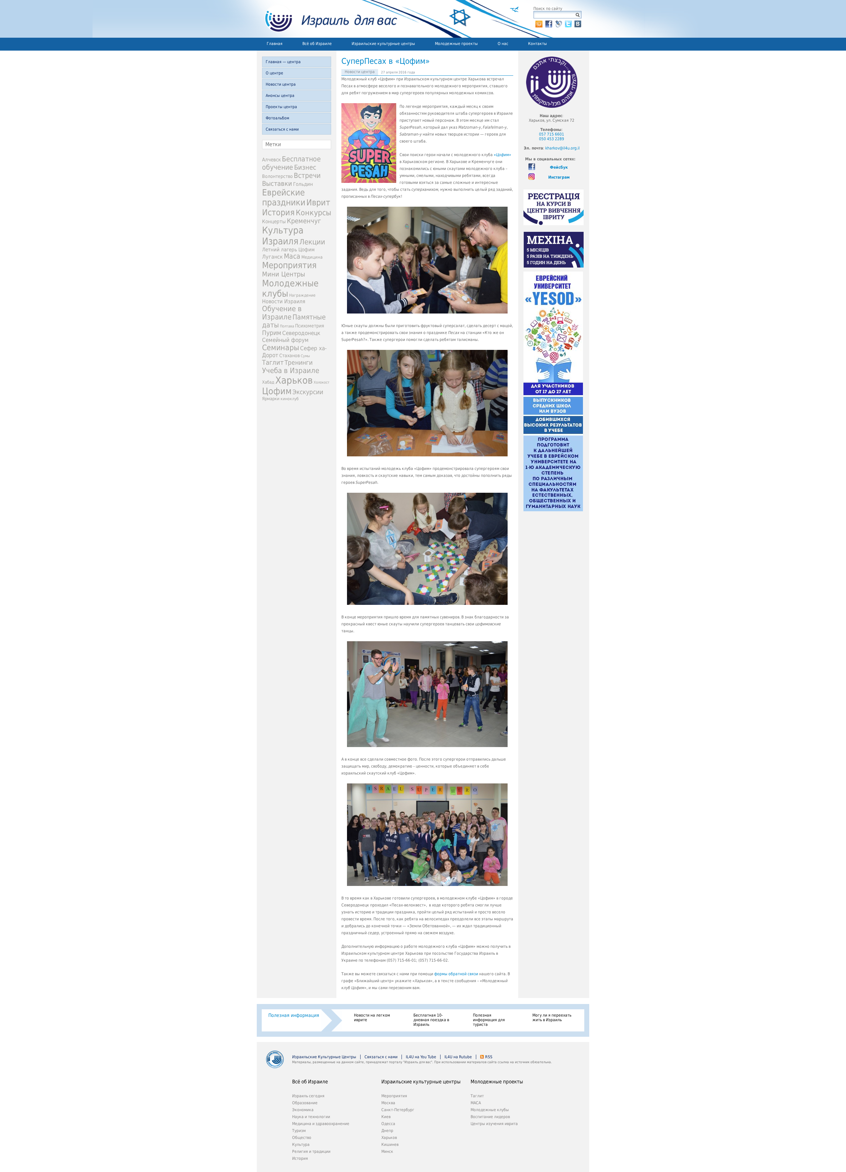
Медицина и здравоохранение (320, 1123)
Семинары (280, 347)
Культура (301, 1144)
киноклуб (290, 399)
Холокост (321, 382)
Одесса (388, 1123)
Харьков (294, 380)
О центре (274, 73)
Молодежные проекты (456, 43)
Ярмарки (271, 398)
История (278, 212)
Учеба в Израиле (290, 370)
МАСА (476, 1103)
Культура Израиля (282, 236)
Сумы (305, 356)
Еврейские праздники (283, 197)
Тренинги (299, 362)
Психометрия (309, 325)
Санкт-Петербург (397, 1110)
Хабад (268, 382)
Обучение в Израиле (282, 313)
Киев (386, 1116)
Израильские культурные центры (383, 43)
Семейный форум (285, 340)
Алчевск (271, 159)
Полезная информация (293, 1015)
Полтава (287, 326)
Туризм (299, 1130)
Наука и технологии (311, 1116)
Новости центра (281, 84)
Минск (387, 1151)
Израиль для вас (327, 19)
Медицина (312, 257)
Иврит (318, 202)
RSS (488, 1057)
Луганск (272, 257)
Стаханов (289, 355)
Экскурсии (307, 392)
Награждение (302, 295)
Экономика (303, 1110)
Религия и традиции (311, 1151)
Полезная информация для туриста (489, 1020)
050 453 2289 (551, 139)
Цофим (276, 391)
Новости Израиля (283, 302)
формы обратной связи (456, 974)
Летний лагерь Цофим (288, 249)
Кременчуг (304, 221)
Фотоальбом (277, 118)
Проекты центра (281, 107)
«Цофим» (502, 154)
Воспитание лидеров (490, 1116)
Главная (275, 43)
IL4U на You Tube (421, 1057)
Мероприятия (289, 265)
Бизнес (305, 167)
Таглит (273, 362)
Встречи (307, 175)
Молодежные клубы (490, 1110)
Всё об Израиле (317, 43)
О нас (503, 43)
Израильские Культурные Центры (324, 1057)
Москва (388, 1103)
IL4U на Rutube (458, 1057)
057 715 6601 (551, 134)
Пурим (271, 333)
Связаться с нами (282, 129)
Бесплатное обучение (291, 163)
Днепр (387, 1130)
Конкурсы (313, 212)
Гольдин (303, 184)
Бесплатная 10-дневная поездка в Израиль (431, 1020)
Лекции (312, 242)
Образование (305, 1103)
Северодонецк (301, 333)
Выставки (277, 184)
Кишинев (390, 1144)
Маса (292, 256)
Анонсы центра (280, 95)
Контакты (537, 43)
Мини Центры (283, 274)
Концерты (274, 221)
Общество (301, 1137)
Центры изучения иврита (494, 1123)
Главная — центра (283, 62)
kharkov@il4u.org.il (562, 148)
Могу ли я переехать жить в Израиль (551, 1017)
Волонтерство (277, 176)
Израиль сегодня (308, 1096)
